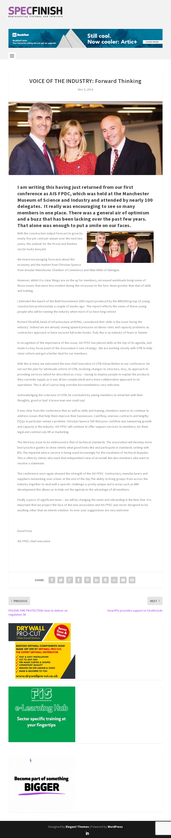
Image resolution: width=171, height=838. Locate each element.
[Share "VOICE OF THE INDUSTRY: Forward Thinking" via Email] (123, 580)
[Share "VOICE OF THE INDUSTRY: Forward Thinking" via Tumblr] (78, 580)
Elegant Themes (77, 827)
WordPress (115, 827)
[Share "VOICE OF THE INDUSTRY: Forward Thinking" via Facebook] (51, 580)
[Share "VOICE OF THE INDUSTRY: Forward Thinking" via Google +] (69, 580)
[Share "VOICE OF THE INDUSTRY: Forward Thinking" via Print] (132, 580)
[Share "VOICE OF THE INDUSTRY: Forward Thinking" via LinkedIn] (96, 580)
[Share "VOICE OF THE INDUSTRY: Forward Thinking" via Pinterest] (87, 580)
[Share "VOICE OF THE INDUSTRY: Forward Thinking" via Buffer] (105, 580)
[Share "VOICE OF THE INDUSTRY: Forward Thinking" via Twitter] (60, 580)
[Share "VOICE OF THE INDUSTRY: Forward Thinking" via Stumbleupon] (114, 580)
